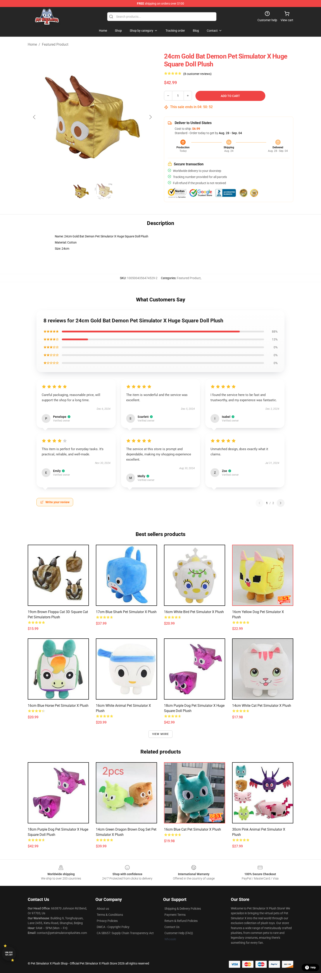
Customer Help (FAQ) (178, 933)
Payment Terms (175, 914)
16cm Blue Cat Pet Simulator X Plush (192, 829)
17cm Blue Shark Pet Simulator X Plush (126, 612)
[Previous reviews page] (259, 503)
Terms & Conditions (110, 914)
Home (32, 44)
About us (103, 908)
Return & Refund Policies (181, 921)
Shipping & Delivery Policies (182, 908)
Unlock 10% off (9, 953)
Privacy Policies (107, 921)
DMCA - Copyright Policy (113, 927)
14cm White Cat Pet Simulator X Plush (261, 705)
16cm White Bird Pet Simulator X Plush (194, 612)
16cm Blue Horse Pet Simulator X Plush (58, 705)
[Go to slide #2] (103, 191)
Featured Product (55, 44)
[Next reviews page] (281, 503)
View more (160, 734)
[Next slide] (150, 117)
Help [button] (313, 967)
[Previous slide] (34, 117)
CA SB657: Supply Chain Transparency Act (125, 933)
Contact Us (171, 927)
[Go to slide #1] (81, 191)
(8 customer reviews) (197, 74)
